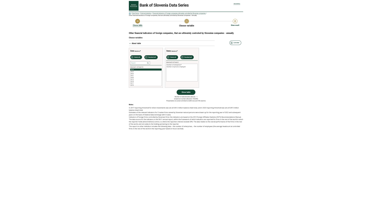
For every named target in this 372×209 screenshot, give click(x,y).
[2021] (146, 75)
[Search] (148, 63)
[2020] (146, 77)
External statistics (145, 13)
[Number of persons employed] (182, 67)
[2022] (146, 73)
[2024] (146, 70)
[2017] (146, 83)
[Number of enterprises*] (182, 65)
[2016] (146, 85)
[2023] (146, 71)
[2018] (146, 81)
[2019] (146, 79)
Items (168, 51)
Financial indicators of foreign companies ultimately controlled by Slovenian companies (179, 13)
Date (132, 51)
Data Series (135, 13)
